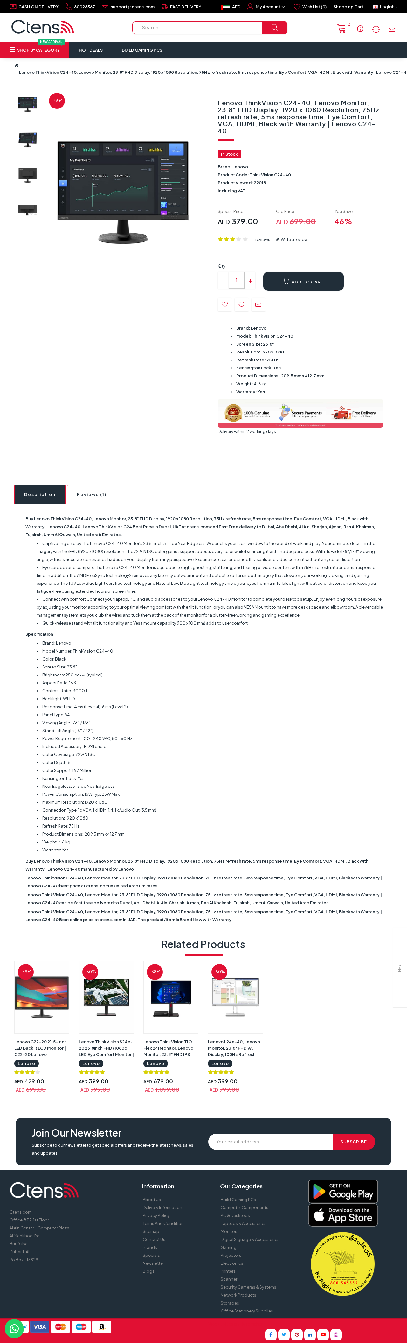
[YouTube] (323, 1334)
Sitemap (151, 1231)
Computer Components (244, 1207)
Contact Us (154, 1239)
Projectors (231, 1255)
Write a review (293, 239)
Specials (151, 1255)
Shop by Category (39, 47)
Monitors (229, 1231)
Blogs (149, 1271)
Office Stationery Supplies (247, 1310)
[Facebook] (271, 1334)
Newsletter (153, 1263)
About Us (152, 1199)
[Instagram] (336, 1334)
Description (40, 494)
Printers (228, 1271)
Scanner (229, 1279)
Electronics (232, 1263)
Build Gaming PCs (142, 49)
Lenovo (240, 166)
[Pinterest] (297, 1334)
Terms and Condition (163, 1223)
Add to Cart (307, 281)
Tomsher (254, 1323)
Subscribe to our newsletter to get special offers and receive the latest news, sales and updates (112, 1149)
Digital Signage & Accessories (250, 1239)
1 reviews (261, 239)
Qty (221, 266)
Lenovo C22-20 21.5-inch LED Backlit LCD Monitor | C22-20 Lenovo (40, 1048)
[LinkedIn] (310, 1334)
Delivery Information (162, 1207)
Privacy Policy (156, 1215)
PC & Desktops (235, 1215)
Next (399, 967)
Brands (150, 1247)
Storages (230, 1302)
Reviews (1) (92, 494)
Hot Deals (91, 49)
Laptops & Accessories (243, 1223)
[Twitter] (284, 1334)
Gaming (229, 1247)
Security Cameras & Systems (248, 1287)
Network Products (238, 1295)
